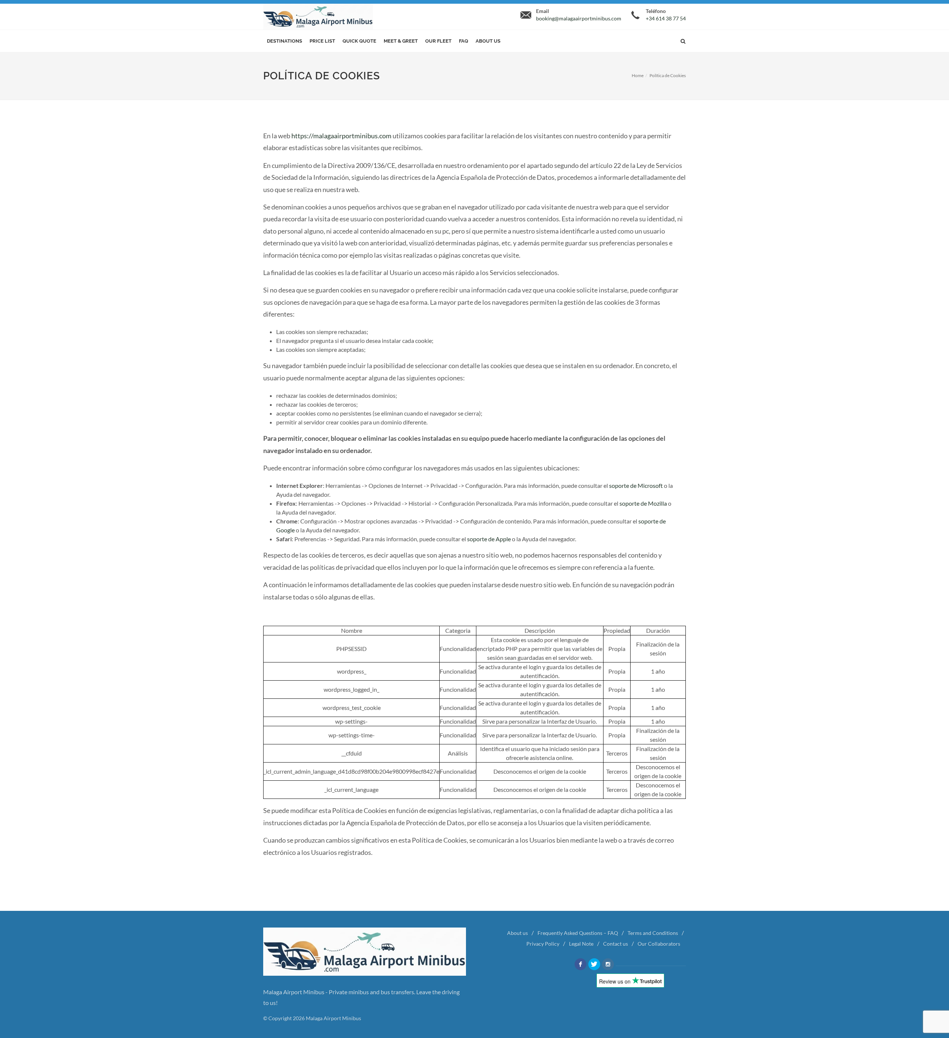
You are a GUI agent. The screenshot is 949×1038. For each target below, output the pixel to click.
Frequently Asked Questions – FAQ (578, 933)
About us (488, 41)
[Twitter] (594, 964)
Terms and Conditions (653, 933)
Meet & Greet (401, 41)
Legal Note (581, 944)
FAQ (463, 41)
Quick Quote (359, 41)
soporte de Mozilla (643, 503)
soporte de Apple (489, 538)
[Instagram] (608, 964)
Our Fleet (438, 41)
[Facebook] (580, 964)
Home (638, 75)
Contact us (615, 944)
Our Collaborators (659, 944)
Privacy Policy (542, 944)
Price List (322, 41)
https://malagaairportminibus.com (341, 136)
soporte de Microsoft (636, 485)
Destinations (284, 41)
